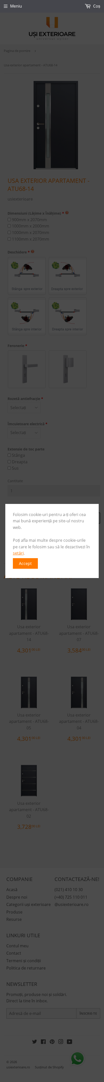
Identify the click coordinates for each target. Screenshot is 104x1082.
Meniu (16, 6)
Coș (96, 6)
